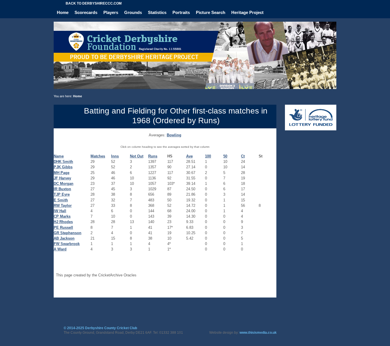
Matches (98, 156)
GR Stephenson (67, 233)
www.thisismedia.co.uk (258, 333)
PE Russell (63, 227)
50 (225, 156)
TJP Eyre (62, 194)
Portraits (181, 12)
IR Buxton (62, 189)
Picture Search (210, 12)
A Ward (60, 249)
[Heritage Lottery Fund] (310, 129)
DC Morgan (63, 183)
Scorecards (86, 12)
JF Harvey (62, 178)
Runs (152, 156)
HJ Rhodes (63, 222)
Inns (115, 156)
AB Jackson (64, 238)
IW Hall (60, 211)
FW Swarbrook (67, 244)
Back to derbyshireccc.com (94, 3)
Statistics (157, 12)
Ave (189, 156)
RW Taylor (63, 205)
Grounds (133, 12)
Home (63, 12)
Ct (243, 156)
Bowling (174, 135)
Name (59, 156)
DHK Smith (63, 161)
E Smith (61, 200)
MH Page (61, 173)
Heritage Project (247, 12)
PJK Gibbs (63, 167)
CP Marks (62, 216)
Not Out (136, 156)
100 (208, 156)
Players (110, 12)
